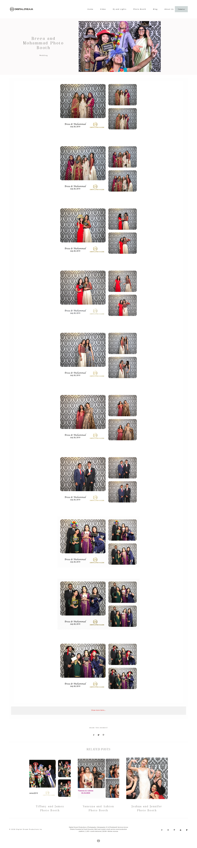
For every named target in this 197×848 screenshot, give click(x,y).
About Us (169, 9)
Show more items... (98, 710)
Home (90, 9)
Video (103, 9)
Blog (155, 9)
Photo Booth (139, 9)
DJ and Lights (119, 9)
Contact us (181, 9)
